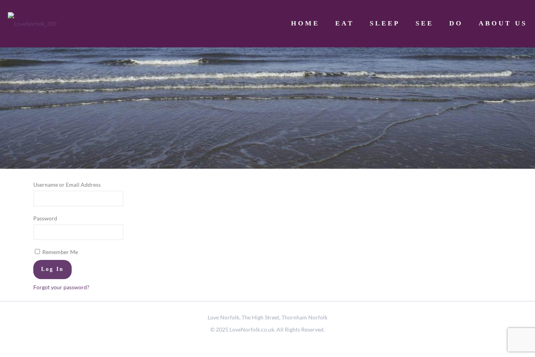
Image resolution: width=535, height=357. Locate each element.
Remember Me (59, 252)
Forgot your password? (61, 287)
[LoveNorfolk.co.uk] (32, 23)
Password (45, 218)
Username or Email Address (67, 184)
